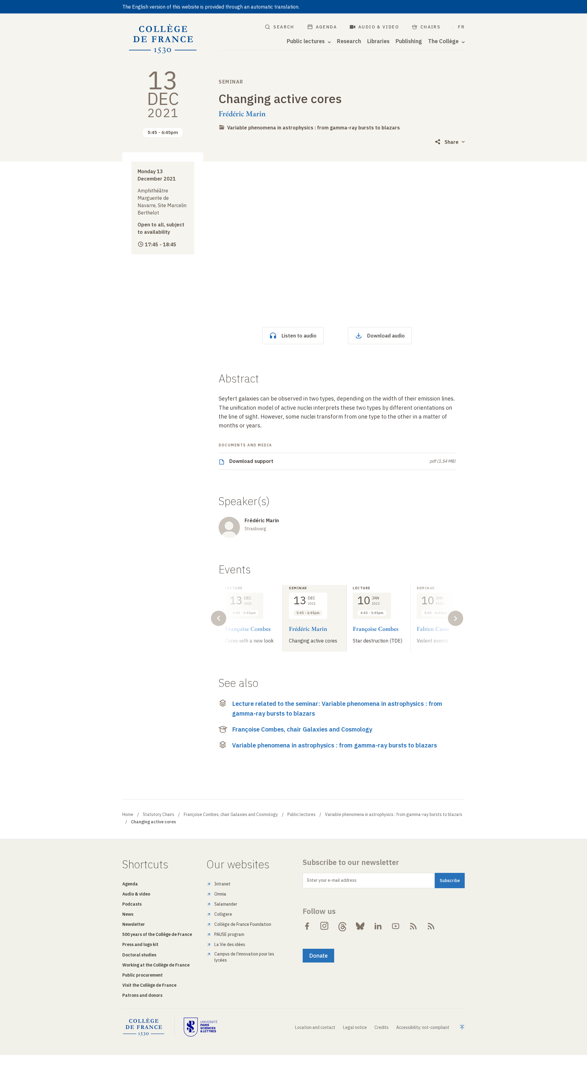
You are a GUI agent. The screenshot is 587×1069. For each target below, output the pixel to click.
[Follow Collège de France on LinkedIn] (378, 926)
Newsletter (133, 924)
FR (461, 27)
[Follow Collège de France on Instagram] (324, 926)
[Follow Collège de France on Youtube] (395, 926)
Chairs (430, 27)
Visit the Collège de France (149, 985)
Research (349, 41)
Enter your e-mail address (331, 880)
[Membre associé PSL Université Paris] (200, 1027)
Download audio (386, 336)
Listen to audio (299, 336)
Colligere (223, 914)
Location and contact (315, 1027)
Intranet (222, 884)
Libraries (378, 41)
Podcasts (132, 904)
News (127, 914)
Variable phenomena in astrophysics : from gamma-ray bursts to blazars (313, 128)
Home (127, 814)
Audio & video (378, 27)
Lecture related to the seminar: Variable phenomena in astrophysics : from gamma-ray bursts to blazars (337, 708)
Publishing (409, 41)
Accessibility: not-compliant (422, 1027)
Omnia (220, 894)
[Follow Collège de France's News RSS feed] (413, 926)
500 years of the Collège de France (157, 934)
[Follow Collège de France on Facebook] (307, 926)
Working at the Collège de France (156, 965)
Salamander (225, 904)
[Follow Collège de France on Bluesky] (360, 926)
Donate (318, 955)
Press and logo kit (140, 944)
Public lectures (301, 814)
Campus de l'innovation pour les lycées (244, 957)
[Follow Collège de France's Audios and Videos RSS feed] (431, 926)
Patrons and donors (142, 995)
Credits (382, 1027)
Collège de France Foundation (242, 924)
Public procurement (142, 975)
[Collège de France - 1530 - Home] (163, 39)
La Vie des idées (229, 944)
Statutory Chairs (158, 814)
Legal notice (355, 1027)
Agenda (326, 27)
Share (452, 142)
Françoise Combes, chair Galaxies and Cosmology (302, 729)
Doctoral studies (139, 955)
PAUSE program (229, 934)
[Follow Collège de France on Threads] (342, 926)
